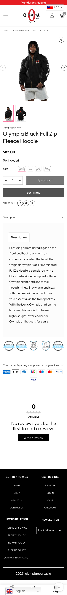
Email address (46, 529)
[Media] (61, 40)
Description (9, 217)
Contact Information (17, 557)
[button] (3, 68)
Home (17, 485)
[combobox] (55, 7)
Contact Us (17, 507)
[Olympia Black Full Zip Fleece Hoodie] (33, 67)
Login (50, 492)
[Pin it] (32, 203)
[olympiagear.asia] (32, 16)
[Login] (52, 15)
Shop (17, 492)
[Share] (20, 203)
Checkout (50, 507)
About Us (16, 500)
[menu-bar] (8, 16)
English (18, 591)
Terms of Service (17, 527)
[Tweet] (26, 203)
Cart (50, 500)
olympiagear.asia (12, 127)
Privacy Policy (16, 535)
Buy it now (33, 192)
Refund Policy (16, 542)
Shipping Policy (17, 550)
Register (50, 485)
